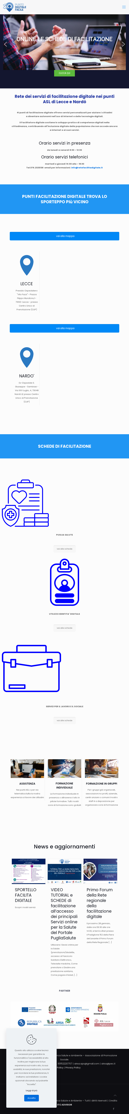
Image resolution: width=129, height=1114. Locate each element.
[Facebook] (113, 1108)
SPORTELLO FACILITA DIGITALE (25, 895)
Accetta (32, 1098)
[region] (64, 44)
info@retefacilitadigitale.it (87, 167)
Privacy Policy (73, 1067)
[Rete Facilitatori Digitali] (14, 7)
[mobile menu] (124, 7)
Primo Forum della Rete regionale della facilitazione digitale (100, 903)
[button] (5, 44)
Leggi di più (31, 1090)
